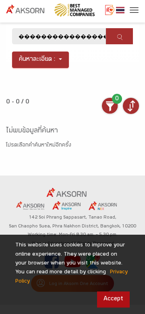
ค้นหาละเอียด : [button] (37, 59)
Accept (113, 299)
